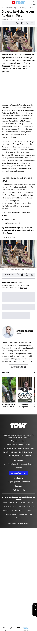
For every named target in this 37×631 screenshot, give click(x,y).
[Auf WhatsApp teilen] (17, 23)
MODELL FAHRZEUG (27, 510)
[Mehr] (35, 613)
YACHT (11, 503)
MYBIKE (5, 510)
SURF (19, 507)
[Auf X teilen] (27, 23)
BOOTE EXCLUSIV (10, 507)
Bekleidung (22, 8)
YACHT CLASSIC (21, 503)
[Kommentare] (35, 610)
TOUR (30, 507)
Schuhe (31, 8)
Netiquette (23, 288)
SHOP (5, 503)
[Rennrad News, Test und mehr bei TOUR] (20, 2)
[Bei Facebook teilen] (22, 23)
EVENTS (19, 518)
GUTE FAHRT (14, 510)
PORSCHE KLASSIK (11, 514)
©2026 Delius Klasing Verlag (18, 523)
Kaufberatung (11, 8)
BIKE (25, 507)
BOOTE (30, 503)
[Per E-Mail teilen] (32, 23)
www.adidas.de (15, 223)
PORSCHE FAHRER (25, 514)
